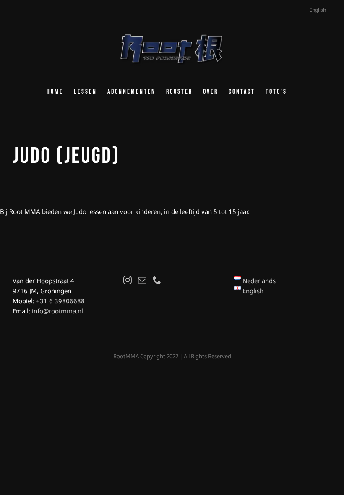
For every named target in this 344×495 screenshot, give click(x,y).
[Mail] (142, 280)
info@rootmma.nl (57, 311)
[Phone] (157, 280)
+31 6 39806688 (60, 301)
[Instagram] (127, 280)
